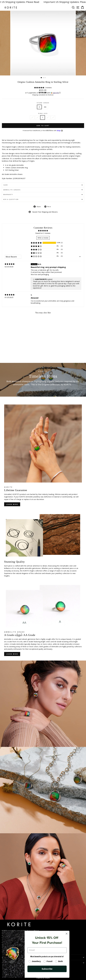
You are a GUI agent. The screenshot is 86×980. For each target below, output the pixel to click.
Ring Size (43, 113)
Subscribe (47, 969)
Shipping (35, 95)
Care (5, 185)
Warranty (8, 194)
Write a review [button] (43, 238)
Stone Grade (43, 103)
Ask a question (10, 199)
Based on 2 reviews (42, 233)
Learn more (12, 504)
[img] (10, 264)
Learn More (12, 654)
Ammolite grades (12, 190)
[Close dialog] (67, 934)
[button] (39, 87)
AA (45, 107)
